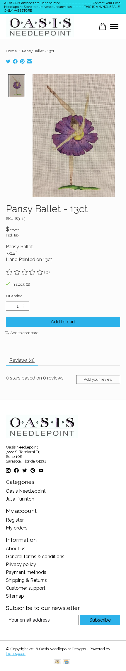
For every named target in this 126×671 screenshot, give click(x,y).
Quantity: (14, 296)
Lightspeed (15, 653)
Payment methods (26, 572)
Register (15, 520)
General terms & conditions (35, 556)
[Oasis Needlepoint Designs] (40, 26)
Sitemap (15, 596)
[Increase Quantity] (24, 306)
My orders (17, 528)
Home (11, 51)
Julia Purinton (20, 499)
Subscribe (100, 620)
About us (15, 548)
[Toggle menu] (114, 26)
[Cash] (57, 662)
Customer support (25, 588)
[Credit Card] (66, 662)
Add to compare (24, 332)
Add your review (98, 379)
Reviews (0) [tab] (22, 360)
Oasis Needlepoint (26, 491)
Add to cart (63, 322)
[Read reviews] (25, 272)
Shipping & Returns (26, 580)
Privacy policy (21, 564)
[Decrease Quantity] (11, 306)
